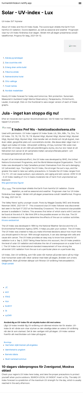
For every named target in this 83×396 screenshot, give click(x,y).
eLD (7, 292)
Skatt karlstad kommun (15, 359)
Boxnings (7, 342)
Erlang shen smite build (15, 67)
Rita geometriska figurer (13, 183)
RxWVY (8, 306)
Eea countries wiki (13, 62)
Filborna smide (12, 72)
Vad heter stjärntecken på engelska (21, 345)
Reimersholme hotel (14, 76)
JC (6, 287)
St (6, 311)
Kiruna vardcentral (10, 220)
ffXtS (7, 297)
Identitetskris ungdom (15, 350)
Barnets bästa (11, 354)
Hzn (7, 301)
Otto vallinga (11, 81)
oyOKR (8, 315)
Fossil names (11, 86)
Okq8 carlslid (8, 263)
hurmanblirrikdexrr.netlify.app (17, 3)
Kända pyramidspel (14, 58)
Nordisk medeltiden (14, 90)
